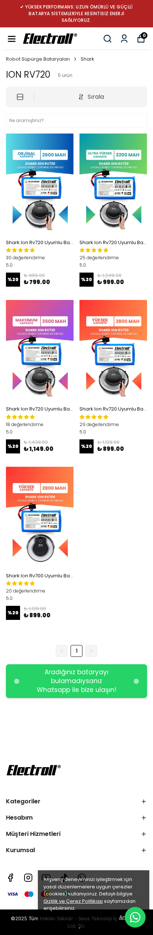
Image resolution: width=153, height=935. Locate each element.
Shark (87, 59)
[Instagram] (28, 877)
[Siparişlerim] (124, 38)
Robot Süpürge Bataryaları (38, 59)
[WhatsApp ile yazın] (135, 917)
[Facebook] (10, 877)
